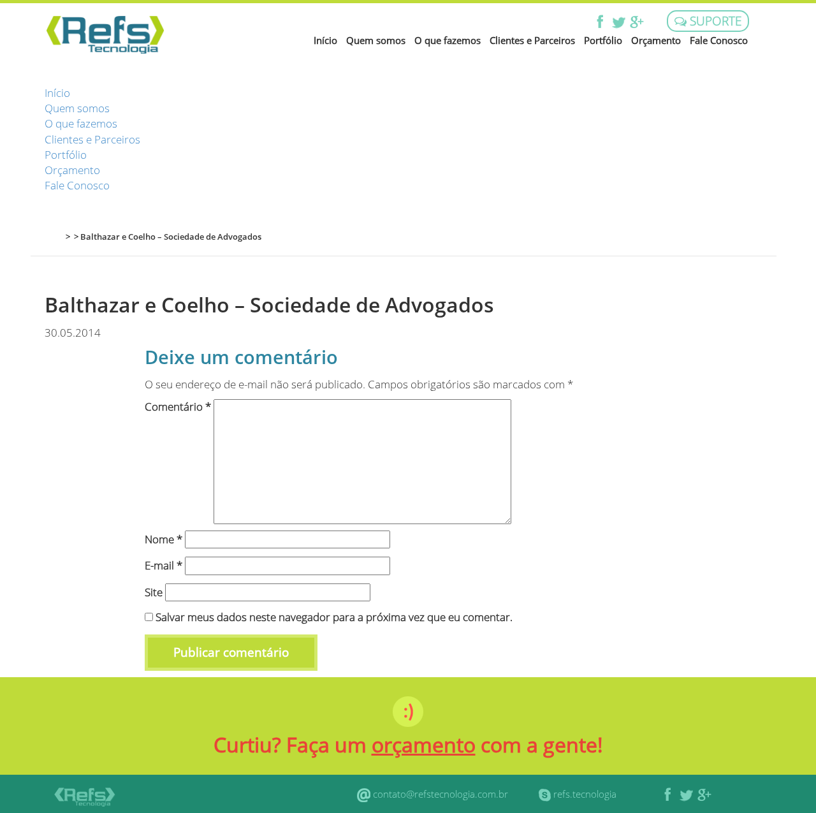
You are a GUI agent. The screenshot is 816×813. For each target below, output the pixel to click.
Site (154, 592)
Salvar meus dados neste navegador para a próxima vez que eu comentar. (334, 617)
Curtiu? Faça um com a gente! (408, 744)
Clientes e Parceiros (532, 40)
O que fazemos (447, 40)
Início (325, 40)
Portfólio (603, 40)
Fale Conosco (719, 40)
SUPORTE (714, 21)
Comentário (178, 406)
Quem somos (375, 40)
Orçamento (656, 40)
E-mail (163, 565)
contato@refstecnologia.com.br (440, 793)
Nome (163, 539)
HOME (52, 236)
